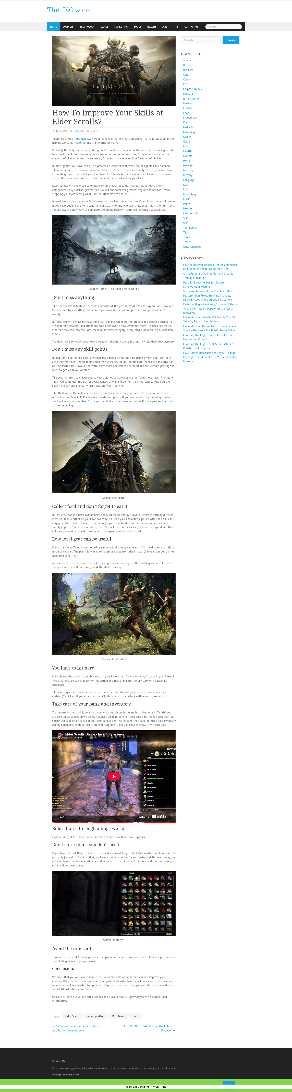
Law (185, 184)
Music (186, 199)
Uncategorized (192, 247)
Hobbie (187, 156)
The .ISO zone (69, 10)
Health (151, 26)
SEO (185, 218)
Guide (186, 141)
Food (186, 113)
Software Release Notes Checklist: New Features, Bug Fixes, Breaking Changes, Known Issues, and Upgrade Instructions (208, 295)
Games (104, 26)
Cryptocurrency (192, 89)
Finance (188, 108)
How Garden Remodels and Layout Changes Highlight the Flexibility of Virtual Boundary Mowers (210, 357)
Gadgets (188, 127)
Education (189, 94)
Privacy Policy (158, 1086)
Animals (188, 60)
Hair (185, 146)
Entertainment (192, 98)
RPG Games (119, 1016)
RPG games (82, 138)
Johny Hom (79, 131)
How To (188, 165)
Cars (164, 26)
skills (135, 1016)
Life (185, 189)
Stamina (111, 696)
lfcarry (91, 401)
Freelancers (190, 118)
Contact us (191, 26)
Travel (187, 242)
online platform (96, 1016)
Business (68, 26)
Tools (137, 26)
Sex (185, 223)
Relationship (190, 213)
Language (189, 180)
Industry (188, 170)
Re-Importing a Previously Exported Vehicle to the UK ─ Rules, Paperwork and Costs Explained (210, 308)
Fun (185, 122)
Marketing (121, 26)
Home (53, 26)
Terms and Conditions (137, 1086)
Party (186, 204)
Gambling (189, 132)
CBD (185, 84)
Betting (187, 65)
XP (74, 837)
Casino (187, 79)
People (187, 208)
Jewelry (187, 175)
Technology (87, 26)
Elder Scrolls (147, 201)
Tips (175, 26)
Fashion (187, 103)
